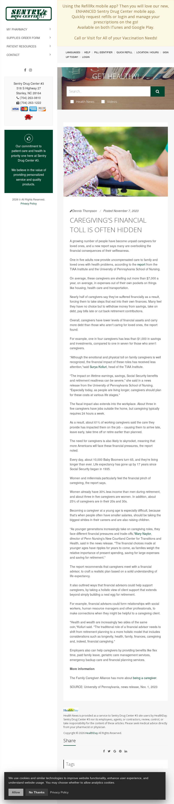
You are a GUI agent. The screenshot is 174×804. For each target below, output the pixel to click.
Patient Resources (21, 46)
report (141, 264)
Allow (16, 792)
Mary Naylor (143, 533)
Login (86, 57)
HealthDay (91, 733)
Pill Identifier (103, 52)
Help (87, 52)
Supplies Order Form (23, 38)
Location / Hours (147, 52)
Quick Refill (124, 52)
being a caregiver (144, 678)
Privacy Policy (29, 203)
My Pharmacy (17, 29)
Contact (13, 55)
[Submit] (157, 91)
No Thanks (37, 792)
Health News (85, 101)
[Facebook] (25, 70)
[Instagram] (30, 70)
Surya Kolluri (98, 367)
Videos (112, 101)
